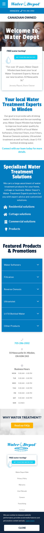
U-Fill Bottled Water (14, 313)
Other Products (12, 325)
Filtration (9, 277)
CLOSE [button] (22, 527)
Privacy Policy (22, 478)
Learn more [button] (30, 521)
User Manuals (22, 491)
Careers (22, 497)
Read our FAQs (22, 425)
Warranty (22, 485)
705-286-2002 (22, 343)
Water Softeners (12, 264)
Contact (22, 510)
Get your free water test (26, 57)
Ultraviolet (9, 301)
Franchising (22, 504)
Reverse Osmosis (12, 289)
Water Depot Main (22, 472)
